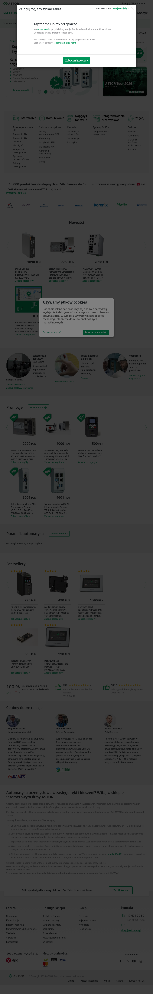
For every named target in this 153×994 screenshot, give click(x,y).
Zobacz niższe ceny (76, 60)
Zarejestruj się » (121, 8)
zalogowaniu (43, 29)
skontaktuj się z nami (65, 42)
